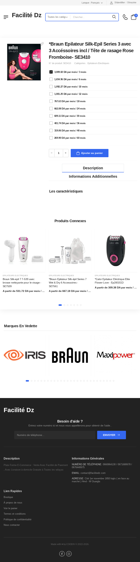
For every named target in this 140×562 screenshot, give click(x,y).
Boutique (8, 497)
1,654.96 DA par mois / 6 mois (70, 79)
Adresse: (78, 478)
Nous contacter (12, 525)
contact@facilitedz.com (93, 473)
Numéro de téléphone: (87, 464)
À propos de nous (13, 502)
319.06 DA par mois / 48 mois (69, 130)
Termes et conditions (15, 513)
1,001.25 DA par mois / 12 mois (71, 94)
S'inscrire (131, 2)
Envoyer (109, 435)
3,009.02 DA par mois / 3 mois (70, 72)
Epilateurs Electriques (15, 276)
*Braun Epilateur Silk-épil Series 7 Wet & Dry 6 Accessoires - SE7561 (68, 283)
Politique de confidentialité (17, 519)
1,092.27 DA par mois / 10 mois (71, 86)
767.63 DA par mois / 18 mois (69, 101)
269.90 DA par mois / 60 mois (69, 138)
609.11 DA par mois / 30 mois (69, 116)
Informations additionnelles (93, 176)
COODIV (70, 544)
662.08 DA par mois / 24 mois (69, 108)
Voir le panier (10, 508)
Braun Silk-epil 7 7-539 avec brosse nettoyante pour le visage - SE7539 (22, 283)
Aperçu (24, 267)
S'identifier (119, 2)
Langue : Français (91, 2)
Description (93, 168)
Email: (76, 473)
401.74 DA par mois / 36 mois (69, 123)
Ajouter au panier (92, 153)
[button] (42, 44)
